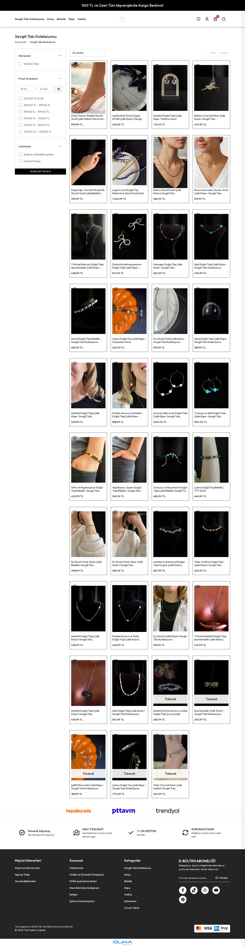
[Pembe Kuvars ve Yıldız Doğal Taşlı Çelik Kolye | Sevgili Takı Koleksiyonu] (129, 608)
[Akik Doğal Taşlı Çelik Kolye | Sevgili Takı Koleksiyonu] (129, 683)
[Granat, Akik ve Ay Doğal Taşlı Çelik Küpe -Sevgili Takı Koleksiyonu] (170, 385)
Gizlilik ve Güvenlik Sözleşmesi (87, 874)
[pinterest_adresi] (183, 899)
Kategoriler (132, 860)
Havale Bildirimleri (25, 881)
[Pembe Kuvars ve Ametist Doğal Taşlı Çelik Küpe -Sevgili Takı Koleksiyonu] (129, 385)
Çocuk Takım (131, 907)
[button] (30, 19)
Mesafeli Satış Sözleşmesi (84, 888)
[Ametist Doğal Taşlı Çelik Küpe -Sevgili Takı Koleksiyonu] (88, 385)
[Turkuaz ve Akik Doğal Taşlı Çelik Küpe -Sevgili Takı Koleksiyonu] (211, 385)
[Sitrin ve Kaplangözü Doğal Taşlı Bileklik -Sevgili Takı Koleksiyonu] (88, 460)
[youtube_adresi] (216, 890)
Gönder (223, 877)
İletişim (73, 894)
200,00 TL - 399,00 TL (37, 105)
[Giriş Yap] (207, 19)
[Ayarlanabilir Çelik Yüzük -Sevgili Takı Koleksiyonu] (211, 683)
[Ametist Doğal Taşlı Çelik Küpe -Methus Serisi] (170, 88)
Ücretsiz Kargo (32, 161)
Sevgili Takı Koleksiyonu (137, 868)
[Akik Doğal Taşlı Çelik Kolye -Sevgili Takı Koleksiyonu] (211, 236)
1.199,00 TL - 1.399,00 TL (38, 131)
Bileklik (128, 881)
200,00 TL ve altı (34, 98)
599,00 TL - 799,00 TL (37, 118)
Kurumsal (76, 860)
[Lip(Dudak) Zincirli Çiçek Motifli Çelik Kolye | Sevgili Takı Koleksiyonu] (129, 88)
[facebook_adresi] (183, 890)
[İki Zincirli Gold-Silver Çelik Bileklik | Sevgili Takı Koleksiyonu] (88, 534)
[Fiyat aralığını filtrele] (58, 89)
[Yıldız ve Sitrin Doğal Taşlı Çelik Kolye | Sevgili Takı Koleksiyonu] (211, 534)
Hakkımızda (76, 868)
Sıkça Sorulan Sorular (27, 868)
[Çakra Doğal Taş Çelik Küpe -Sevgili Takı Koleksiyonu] (129, 757)
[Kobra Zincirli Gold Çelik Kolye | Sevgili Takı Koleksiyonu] (170, 162)
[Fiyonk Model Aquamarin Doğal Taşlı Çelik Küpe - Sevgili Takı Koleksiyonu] (129, 236)
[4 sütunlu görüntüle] (224, 53)
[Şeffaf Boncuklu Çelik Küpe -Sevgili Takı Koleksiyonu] (88, 757)
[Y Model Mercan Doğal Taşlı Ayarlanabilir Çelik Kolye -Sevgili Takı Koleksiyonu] (88, 236)
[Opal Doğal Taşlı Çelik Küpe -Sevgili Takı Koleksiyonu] (211, 311)
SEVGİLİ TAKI (31, 64)
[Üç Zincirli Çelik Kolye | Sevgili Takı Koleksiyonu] (170, 608)
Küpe (127, 888)
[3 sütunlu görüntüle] (213, 53)
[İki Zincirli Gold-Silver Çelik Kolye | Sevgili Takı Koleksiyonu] (129, 534)
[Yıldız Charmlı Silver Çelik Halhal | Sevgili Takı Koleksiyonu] (170, 757)
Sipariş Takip (22, 874)
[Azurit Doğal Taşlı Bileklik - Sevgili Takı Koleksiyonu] (88, 311)
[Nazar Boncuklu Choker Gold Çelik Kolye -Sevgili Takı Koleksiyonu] (211, 162)
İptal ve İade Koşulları (82, 901)
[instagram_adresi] (205, 890)
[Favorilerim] (199, 19)
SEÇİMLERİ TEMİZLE (40, 171)
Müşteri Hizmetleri (28, 860)
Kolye (127, 874)
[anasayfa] (122, 18)
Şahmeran (130, 901)
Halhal (128, 894)
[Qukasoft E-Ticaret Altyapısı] (122, 943)
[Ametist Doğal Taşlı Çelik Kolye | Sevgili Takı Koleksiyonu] (88, 608)
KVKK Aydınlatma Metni (83, 881)
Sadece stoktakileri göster (39, 154)
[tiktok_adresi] (194, 890)
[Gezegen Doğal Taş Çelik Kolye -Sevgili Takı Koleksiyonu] (170, 236)
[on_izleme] (106, 67)
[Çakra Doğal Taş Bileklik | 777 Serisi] (211, 460)
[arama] (224, 19)
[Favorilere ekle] (75, 66)
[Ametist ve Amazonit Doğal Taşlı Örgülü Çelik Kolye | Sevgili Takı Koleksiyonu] (170, 534)
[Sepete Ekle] (106, 76)
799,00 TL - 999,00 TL (37, 125)
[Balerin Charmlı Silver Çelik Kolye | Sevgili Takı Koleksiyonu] (211, 88)
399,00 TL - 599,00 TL (37, 111)
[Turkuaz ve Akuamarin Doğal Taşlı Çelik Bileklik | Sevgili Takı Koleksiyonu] (170, 460)
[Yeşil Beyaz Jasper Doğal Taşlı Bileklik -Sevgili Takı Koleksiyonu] (129, 460)
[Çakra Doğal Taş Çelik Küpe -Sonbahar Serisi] (129, 311)
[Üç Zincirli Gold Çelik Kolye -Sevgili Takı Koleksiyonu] (170, 311)
